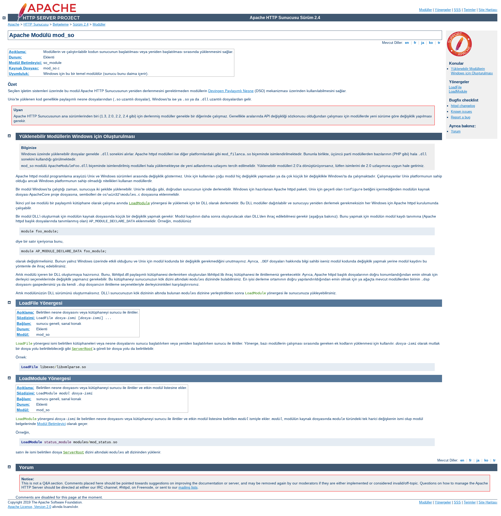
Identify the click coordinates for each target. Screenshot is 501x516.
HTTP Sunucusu (36, 24)
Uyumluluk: (19, 73)
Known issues (461, 111)
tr (439, 43)
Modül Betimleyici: (25, 63)
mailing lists (188, 487)
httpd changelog (463, 106)
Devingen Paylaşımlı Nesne (231, 91)
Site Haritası (488, 10)
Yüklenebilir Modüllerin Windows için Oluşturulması (472, 71)
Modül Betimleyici (51, 424)
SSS (457, 10)
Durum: (15, 57)
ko (431, 43)
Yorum (456, 131)
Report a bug (460, 117)
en (407, 43)
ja (422, 43)
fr (415, 43)
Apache (13, 24)
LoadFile (455, 87)
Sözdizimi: (26, 318)
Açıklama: (17, 52)
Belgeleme (61, 24)
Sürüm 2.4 (80, 24)
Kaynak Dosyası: (24, 68)
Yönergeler (443, 10)
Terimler (470, 10)
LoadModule (458, 91)
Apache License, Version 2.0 (29, 507)
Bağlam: (24, 323)
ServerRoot (82, 349)
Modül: (23, 334)
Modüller (425, 10)
